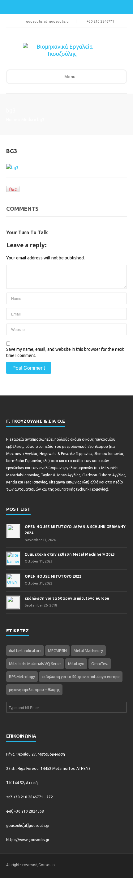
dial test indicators (25, 651)
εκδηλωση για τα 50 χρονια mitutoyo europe (81, 677)
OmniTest (99, 664)
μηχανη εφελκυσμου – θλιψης (34, 690)
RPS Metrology (22, 677)
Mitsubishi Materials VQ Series (35, 664)
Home (11, 119)
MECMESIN (57, 651)
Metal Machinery (88, 651)
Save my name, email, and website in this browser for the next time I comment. (65, 352)
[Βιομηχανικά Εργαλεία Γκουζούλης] (62, 51)
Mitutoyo (76, 664)
